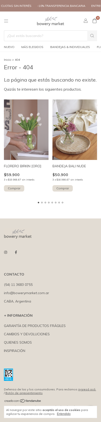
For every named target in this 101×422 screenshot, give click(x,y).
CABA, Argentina (17, 301)
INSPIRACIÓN (14, 351)
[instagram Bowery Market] (5, 252)
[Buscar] (92, 35)
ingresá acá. (87, 389)
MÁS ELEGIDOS (32, 47)
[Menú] (6, 21)
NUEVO (9, 47)
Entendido (64, 414)
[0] (94, 21)
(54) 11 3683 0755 (18, 284)
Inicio (7, 59)
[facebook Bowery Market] (16, 252)
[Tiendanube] (23, 402)
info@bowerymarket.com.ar (26, 293)
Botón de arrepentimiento (24, 393)
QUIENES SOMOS (18, 342)
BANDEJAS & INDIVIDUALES (70, 47)
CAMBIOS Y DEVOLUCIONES (27, 334)
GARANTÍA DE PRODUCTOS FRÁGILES (35, 326)
